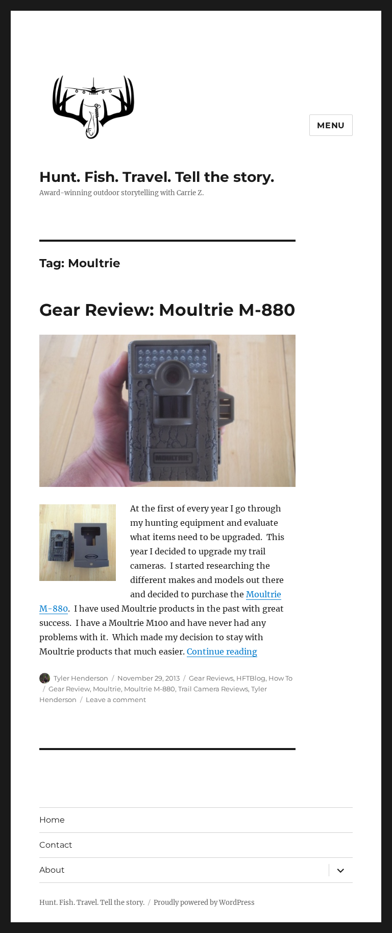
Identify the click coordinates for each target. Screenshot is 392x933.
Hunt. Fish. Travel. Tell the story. (156, 176)
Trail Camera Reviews (213, 689)
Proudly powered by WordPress (204, 902)
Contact (55, 845)
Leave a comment (116, 699)
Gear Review (69, 689)
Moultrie (107, 689)
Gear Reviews (211, 678)
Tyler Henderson (81, 678)
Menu (331, 125)
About (52, 870)
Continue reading (222, 651)
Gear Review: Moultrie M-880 (167, 309)
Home (52, 820)
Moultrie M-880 (149, 689)
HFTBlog (250, 678)
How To (280, 678)
